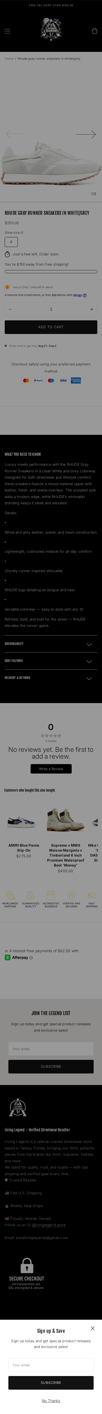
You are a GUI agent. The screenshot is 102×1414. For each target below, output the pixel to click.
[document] (51, 1367)
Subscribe (51, 1382)
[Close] (92, 1328)
